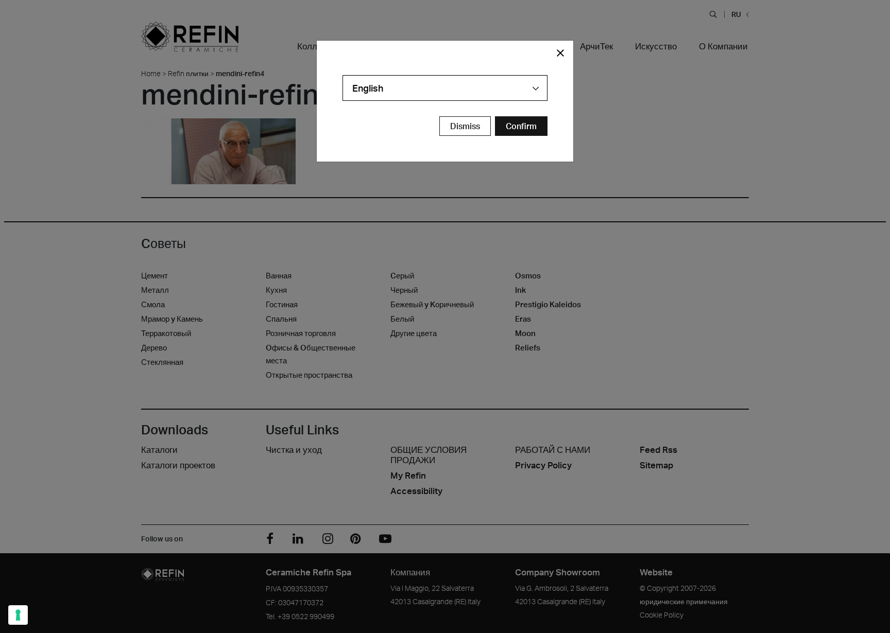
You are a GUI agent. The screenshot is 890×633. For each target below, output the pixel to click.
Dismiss (465, 126)
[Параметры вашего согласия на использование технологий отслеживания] (18, 615)
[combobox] (445, 88)
